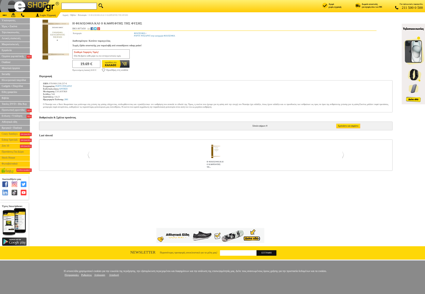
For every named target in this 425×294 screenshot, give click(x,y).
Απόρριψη (99, 275)
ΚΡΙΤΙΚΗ (63, 89)
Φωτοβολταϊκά (9, 163)
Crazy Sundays (16, 133)
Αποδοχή (114, 275)
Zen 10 (16, 145)
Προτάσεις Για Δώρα (13, 151)
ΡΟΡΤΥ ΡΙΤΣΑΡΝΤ (63, 86)
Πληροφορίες (72, 275)
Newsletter (142, 252)
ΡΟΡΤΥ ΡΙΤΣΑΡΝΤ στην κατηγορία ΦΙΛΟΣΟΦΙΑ (154, 36)
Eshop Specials (16, 139)
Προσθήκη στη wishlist (117, 70)
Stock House (8, 157)
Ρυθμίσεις (86, 275)
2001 (66, 99)
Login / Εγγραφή (48, 15)
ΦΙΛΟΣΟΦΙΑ (139, 33)
